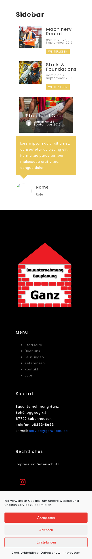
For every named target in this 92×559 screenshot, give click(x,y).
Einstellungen (46, 542)
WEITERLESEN (57, 51)
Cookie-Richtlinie (25, 553)
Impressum (71, 553)
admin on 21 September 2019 (59, 76)
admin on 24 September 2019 (59, 41)
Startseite (33, 345)
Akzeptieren (46, 517)
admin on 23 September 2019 (47, 123)
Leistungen (34, 357)
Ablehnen (46, 530)
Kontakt (31, 369)
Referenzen (35, 363)
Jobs (29, 375)
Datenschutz (51, 553)
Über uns (32, 351)
